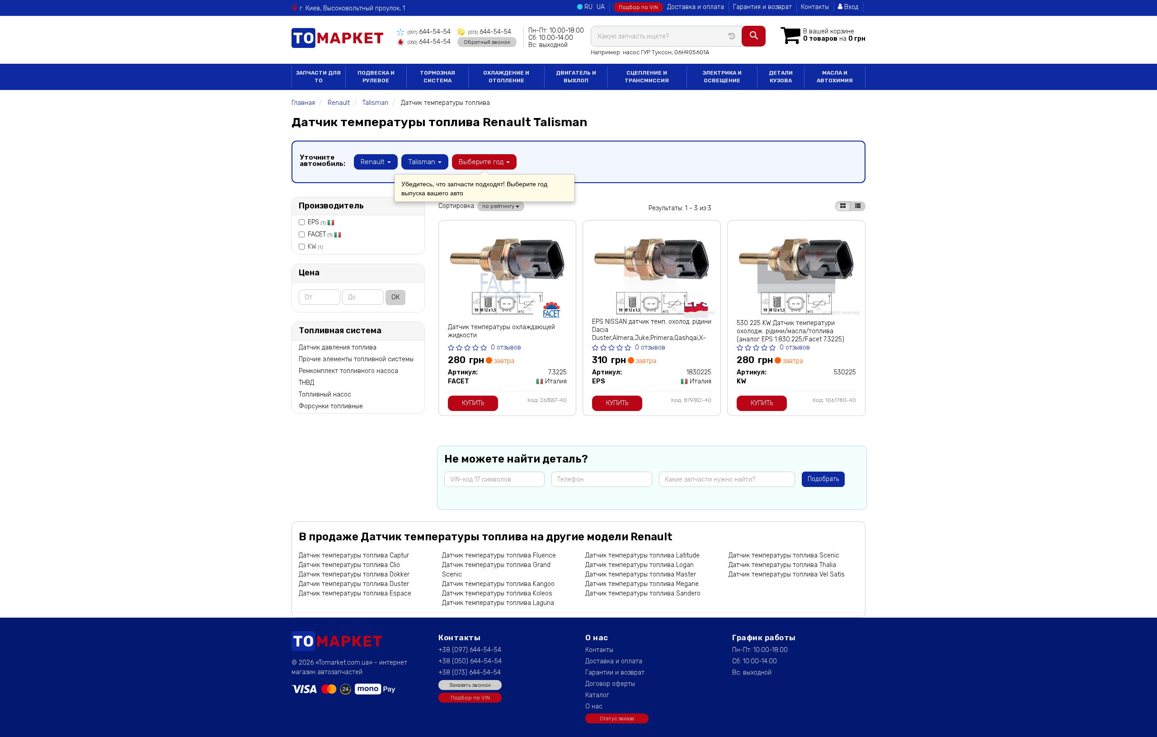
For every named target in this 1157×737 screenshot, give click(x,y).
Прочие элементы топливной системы (356, 359)
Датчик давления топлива (337, 347)
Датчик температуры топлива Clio (349, 565)
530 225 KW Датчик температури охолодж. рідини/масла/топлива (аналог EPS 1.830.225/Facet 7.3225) (790, 331)
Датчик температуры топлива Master (640, 574)
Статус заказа (617, 718)
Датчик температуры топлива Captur (354, 555)
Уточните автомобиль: (322, 160)
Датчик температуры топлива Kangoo (498, 584)
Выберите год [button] (482, 162)
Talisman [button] (422, 162)
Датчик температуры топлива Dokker (354, 574)
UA (601, 7)
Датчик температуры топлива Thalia (782, 565)
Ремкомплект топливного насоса (348, 371)
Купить (473, 403)
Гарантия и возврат (762, 7)
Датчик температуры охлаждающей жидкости (501, 331)
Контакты (815, 7)
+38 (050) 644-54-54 (470, 661)
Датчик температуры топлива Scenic (784, 555)
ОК (395, 297)
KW (315, 246)
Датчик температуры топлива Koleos (497, 593)
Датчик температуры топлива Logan (639, 565)
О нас (593, 706)
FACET (320, 234)
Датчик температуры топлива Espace (355, 593)
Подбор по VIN (638, 7)
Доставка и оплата (695, 7)
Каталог (597, 695)
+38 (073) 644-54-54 (469, 672)
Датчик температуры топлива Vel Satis (787, 574)
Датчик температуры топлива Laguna (498, 603)
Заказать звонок (470, 685)
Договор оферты (610, 684)
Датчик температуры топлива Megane (642, 584)
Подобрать (823, 479)
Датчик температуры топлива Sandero (643, 593)
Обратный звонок (487, 42)
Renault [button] (373, 162)
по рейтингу (499, 206)
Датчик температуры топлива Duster (354, 584)
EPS (316, 222)
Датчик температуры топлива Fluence (499, 555)
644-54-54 (429, 32)
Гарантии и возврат (614, 672)
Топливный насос (325, 394)
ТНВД (306, 383)
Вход (850, 7)
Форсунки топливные (331, 406)
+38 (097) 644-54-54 (469, 650)
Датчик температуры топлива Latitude (642, 555)
